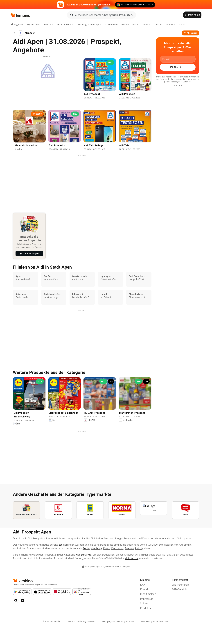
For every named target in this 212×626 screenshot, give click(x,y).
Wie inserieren (180, 584)
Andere (146, 24)
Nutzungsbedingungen (170, 79)
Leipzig (139, 548)
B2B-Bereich (179, 589)
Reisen (135, 24)
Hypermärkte (33, 24)
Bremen (129, 548)
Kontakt (144, 589)
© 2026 (51, 621)
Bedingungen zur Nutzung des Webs (118, 621)
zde (61, 544)
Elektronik (49, 24)
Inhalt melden (148, 594)
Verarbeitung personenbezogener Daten (181, 80)
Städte (182, 24)
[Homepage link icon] (83, 566)
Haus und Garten (65, 24)
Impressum (146, 598)
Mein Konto (194, 15)
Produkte (170, 24)
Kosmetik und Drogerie (117, 24)
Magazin (157, 24)
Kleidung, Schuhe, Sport (90, 24)
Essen (106, 548)
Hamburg (96, 548)
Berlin (86, 548)
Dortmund (117, 548)
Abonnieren (192, 33)
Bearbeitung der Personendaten (155, 621)
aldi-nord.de (131, 558)
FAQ (142, 584)
